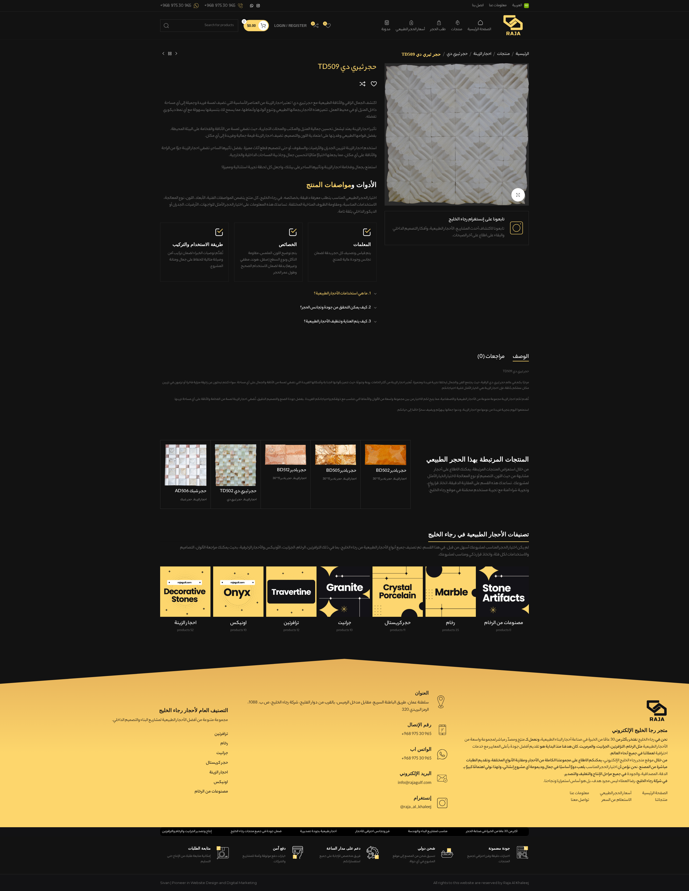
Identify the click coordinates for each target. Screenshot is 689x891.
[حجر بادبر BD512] (286, 454)
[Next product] (163, 54)
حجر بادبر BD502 (391, 471)
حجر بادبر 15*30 (382, 479)
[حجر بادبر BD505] (335, 454)
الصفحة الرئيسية (654, 793)
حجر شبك (186, 500)
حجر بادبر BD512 (291, 470)
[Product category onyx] (238, 601)
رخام (224, 743)
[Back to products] (170, 54)
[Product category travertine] (291, 601)
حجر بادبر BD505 (341, 471)
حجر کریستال (217, 763)
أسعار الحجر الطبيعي (615, 793)
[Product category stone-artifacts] (504, 601)
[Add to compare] (362, 84)
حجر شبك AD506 (190, 491)
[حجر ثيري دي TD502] (235, 465)
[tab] (521, 357)
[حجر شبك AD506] (185, 465)
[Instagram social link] (258, 5)
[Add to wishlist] (374, 84)
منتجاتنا (661, 800)
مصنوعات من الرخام (211, 791)
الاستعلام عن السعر (616, 800)
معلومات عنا (579, 793)
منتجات (503, 54)
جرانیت (222, 753)
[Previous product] (176, 54)
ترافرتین (221, 734)
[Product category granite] (344, 601)
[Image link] (656, 710)
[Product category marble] (451, 601)
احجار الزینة (482, 54)
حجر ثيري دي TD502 (238, 491)
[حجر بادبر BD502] (385, 454)
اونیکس (221, 782)
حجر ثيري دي (457, 54)
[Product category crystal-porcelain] (397, 601)
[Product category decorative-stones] (185, 601)
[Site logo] (513, 25)
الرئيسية (522, 54)
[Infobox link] (223, 5)
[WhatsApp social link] (251, 5)
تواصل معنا (580, 800)
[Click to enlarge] (518, 195)
